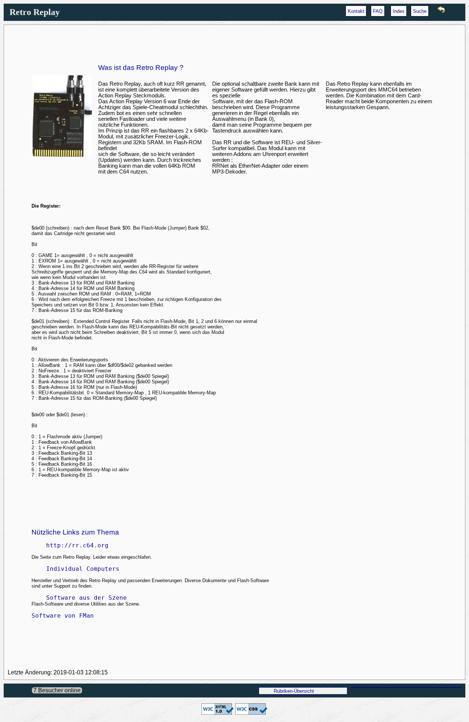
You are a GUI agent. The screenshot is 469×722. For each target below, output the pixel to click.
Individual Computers (75, 568)
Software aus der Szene (79, 597)
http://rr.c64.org (70, 545)
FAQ (378, 11)
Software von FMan (63, 615)
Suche (419, 11)
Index (399, 11)
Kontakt (356, 11)
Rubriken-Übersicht (294, 691)
